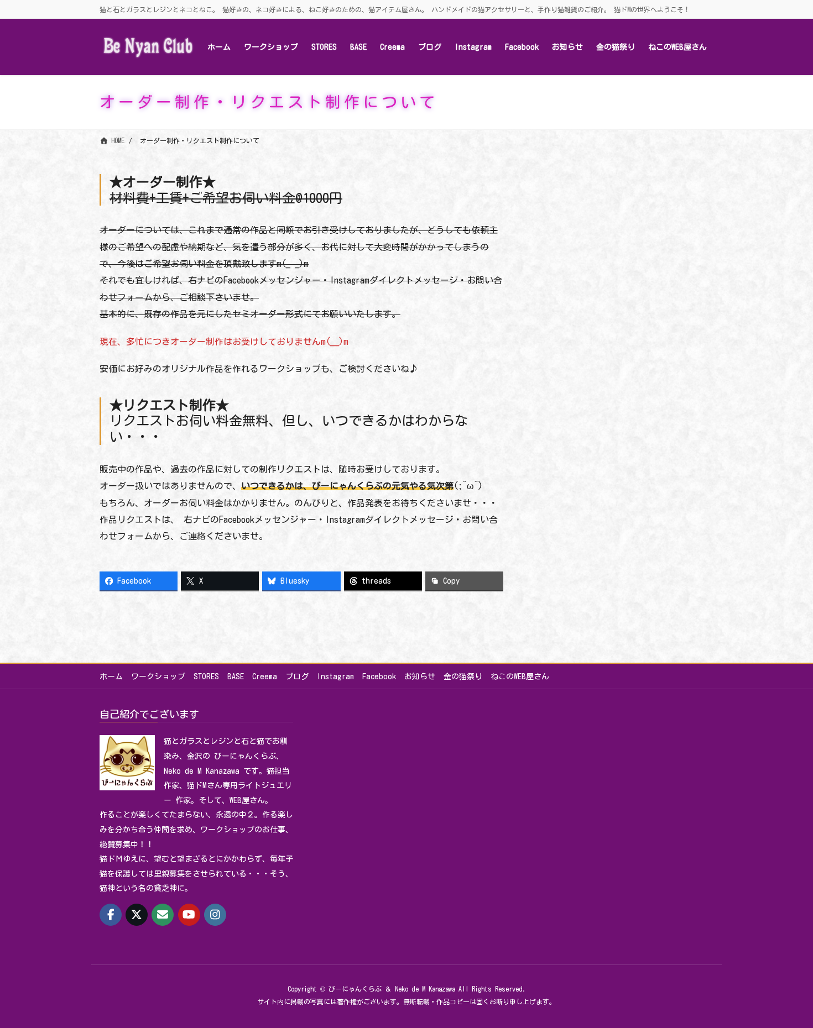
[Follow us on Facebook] (111, 915)
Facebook (379, 676)
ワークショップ (158, 676)
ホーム (111, 676)
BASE (235, 676)
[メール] (163, 915)
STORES (206, 676)
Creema (264, 676)
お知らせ (419, 676)
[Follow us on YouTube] (189, 915)
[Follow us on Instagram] (215, 915)
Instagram (335, 676)
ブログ (297, 676)
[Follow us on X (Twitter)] (137, 915)
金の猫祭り (463, 676)
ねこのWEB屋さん (520, 676)
